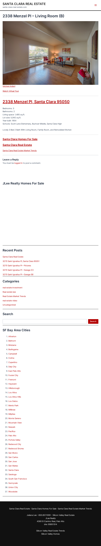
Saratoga (12, 474)
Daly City (12, 366)
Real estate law (9, 292)
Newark (11, 427)
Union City (13, 487)
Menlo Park (13, 405)
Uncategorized (9, 305)
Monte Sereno (14, 418)
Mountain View (15, 423)
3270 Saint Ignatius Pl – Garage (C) (18, 270)
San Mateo (13, 466)
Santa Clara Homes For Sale (20, 139)
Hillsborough (14, 388)
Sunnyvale (13, 483)
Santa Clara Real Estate (24, 4)
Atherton (12, 336)
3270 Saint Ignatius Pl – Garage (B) (18, 274)
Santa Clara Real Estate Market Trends (20, 150)
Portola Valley (14, 440)
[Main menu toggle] (95, 5)
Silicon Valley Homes (50, 534)
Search (93, 321)
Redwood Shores (16, 448)
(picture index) (9, 86)
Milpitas (11, 414)
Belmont (12, 341)
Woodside (12, 491)
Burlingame (13, 349)
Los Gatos (13, 401)
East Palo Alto (14, 371)
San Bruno (13, 453)
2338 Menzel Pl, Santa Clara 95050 (36, 101)
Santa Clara (13, 470)
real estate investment (12, 287)
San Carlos (13, 457)
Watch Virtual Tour (11, 91)
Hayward (12, 384)
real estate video (10, 300)
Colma (11, 358)
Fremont (12, 379)
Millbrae (11, 410)
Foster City (13, 375)
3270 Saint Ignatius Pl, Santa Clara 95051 (21, 261)
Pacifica (11, 431)
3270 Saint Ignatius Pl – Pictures (17, 265)
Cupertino (12, 362)
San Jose (12, 461)
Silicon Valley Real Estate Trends (50, 531)
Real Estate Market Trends (14, 296)
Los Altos (12, 392)
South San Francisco (17, 479)
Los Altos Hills (14, 397)
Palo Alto (12, 435)
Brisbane (12, 345)
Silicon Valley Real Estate (63, 515)
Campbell (12, 354)
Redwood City (14, 444)
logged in (18, 163)
